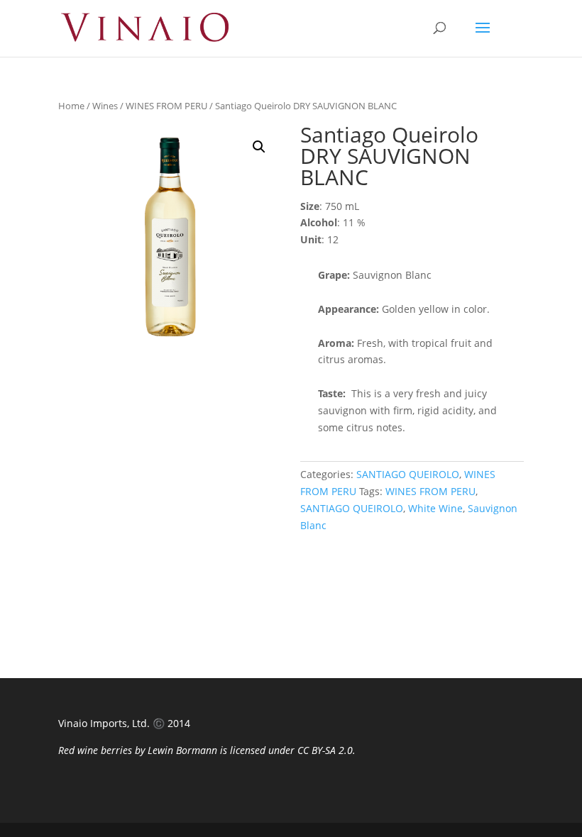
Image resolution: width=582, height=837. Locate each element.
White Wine (435, 508)
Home (71, 105)
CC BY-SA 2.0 (325, 750)
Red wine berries (95, 750)
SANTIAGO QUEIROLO (407, 474)
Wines (105, 105)
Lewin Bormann (182, 750)
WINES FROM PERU (166, 105)
